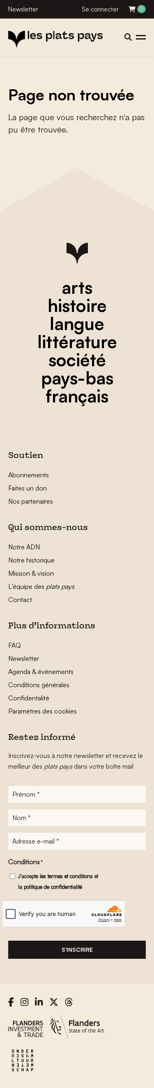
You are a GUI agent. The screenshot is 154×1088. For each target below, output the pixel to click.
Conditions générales (38, 685)
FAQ (14, 645)
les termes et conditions (66, 876)
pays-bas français (77, 387)
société (77, 359)
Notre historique (31, 560)
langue (77, 323)
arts (77, 287)
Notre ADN (24, 547)
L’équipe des (41, 586)
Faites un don (27, 488)
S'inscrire (77, 949)
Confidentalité (28, 698)
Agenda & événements (41, 671)
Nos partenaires (30, 501)
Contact (20, 599)
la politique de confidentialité (50, 886)
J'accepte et (58, 881)
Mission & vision (31, 573)
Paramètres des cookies (42, 711)
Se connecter (100, 9)
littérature (77, 341)
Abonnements (28, 475)
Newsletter (23, 9)
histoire (77, 305)
